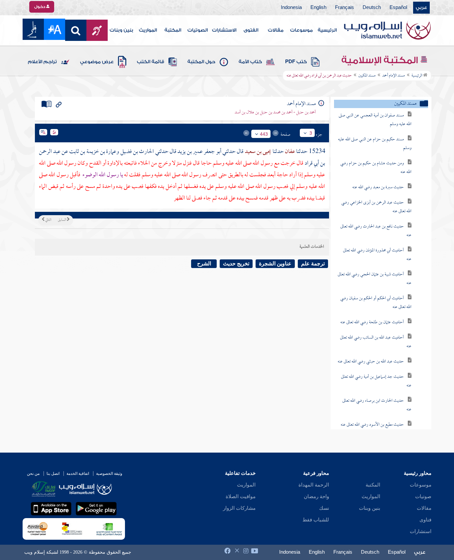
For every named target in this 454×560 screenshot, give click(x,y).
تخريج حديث (236, 263)
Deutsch (372, 7)
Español (398, 7)
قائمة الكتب (150, 62)
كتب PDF (296, 62)
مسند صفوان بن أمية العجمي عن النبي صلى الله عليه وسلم (375, 120)
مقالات (276, 30)
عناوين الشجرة (275, 263)
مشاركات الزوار (239, 508)
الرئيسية (327, 30)
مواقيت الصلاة (241, 496)
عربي (421, 7)
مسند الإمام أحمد (393, 75)
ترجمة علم (313, 263)
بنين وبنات (121, 30)
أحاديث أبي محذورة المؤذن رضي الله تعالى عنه (377, 255)
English (318, 7)
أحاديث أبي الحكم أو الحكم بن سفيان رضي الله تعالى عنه (375, 303)
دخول (40, 6)
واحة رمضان (316, 496)
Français (344, 7)
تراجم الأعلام (42, 62)
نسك (324, 508)
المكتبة (173, 30)
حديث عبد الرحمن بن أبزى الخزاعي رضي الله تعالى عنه (376, 207)
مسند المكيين (367, 75)
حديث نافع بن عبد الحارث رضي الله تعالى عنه (375, 231)
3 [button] (310, 133)
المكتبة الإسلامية (380, 60)
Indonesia (291, 7)
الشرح (204, 263)
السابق (62, 220)
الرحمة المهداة (313, 485)
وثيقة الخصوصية (109, 473)
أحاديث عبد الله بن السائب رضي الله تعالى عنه (375, 342)
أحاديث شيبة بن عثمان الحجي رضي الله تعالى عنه (374, 279)
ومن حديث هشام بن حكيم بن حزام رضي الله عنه (375, 168)
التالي (48, 220)
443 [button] (264, 134)
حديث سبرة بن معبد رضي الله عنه (378, 187)
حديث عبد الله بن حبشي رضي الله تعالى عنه (371, 361)
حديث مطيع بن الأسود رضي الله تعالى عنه (372, 425)
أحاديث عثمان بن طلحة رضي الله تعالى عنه (372, 322)
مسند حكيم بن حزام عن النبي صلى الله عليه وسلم (374, 144)
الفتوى (251, 30)
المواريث (148, 30)
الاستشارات (224, 30)
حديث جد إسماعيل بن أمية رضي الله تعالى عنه (376, 381)
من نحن (33, 473)
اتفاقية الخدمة (77, 473)
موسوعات (301, 30)
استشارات (420, 531)
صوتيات (423, 496)
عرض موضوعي (97, 62)
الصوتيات (197, 30)
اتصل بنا (53, 473)
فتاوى (425, 519)
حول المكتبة (201, 62)
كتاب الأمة (250, 62)
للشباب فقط (315, 519)
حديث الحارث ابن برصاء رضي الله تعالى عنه (376, 405)
